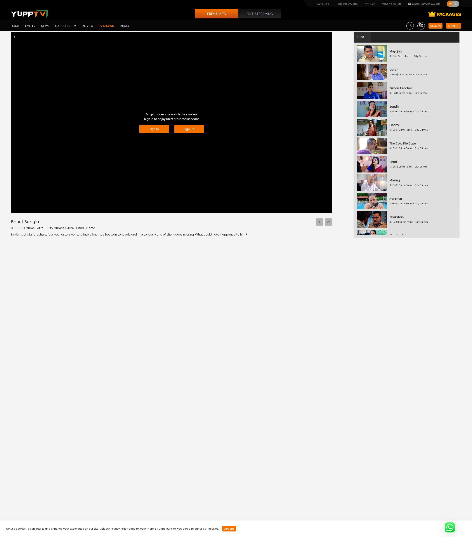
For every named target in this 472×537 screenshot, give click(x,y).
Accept (229, 529)
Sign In (154, 129)
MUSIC (124, 26)
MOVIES (87, 26)
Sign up (453, 26)
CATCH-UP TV (65, 26)
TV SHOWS (106, 26)
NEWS (45, 26)
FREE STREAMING (260, 13)
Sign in (435, 26)
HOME (15, 26)
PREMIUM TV (216, 13)
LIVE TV (30, 26)
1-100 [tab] (360, 37)
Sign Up (189, 129)
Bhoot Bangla (25, 221)
